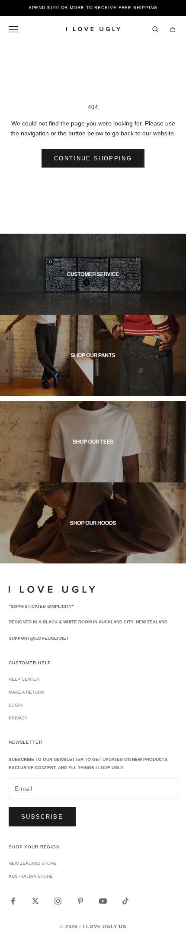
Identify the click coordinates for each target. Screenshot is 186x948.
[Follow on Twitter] (35, 901)
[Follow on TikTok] (125, 901)
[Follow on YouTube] (103, 901)
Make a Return (26, 692)
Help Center (24, 679)
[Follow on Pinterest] (80, 901)
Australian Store (31, 876)
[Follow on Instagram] (58, 901)
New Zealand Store (33, 863)
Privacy (18, 718)
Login (15, 705)
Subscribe (42, 816)
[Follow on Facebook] (13, 901)
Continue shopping (93, 158)
